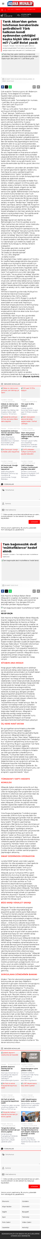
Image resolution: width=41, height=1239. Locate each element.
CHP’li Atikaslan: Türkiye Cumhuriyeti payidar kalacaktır (29, 467)
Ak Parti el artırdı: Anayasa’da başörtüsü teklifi (10, 1101)
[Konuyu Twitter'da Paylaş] (6, 86)
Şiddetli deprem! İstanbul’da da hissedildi (8, 1068)
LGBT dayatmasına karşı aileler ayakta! (28, 1100)
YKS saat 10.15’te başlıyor (27, 405)
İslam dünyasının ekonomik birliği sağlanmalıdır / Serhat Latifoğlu (30, 435)
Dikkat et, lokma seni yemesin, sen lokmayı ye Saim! (10, 406)
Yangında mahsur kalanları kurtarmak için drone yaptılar (10, 1130)
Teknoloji (10, 1124)
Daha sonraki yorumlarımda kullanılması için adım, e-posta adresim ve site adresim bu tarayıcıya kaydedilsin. (20, 516)
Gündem (4, 400)
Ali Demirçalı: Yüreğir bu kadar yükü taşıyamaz (9, 467)
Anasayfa (5, 46)
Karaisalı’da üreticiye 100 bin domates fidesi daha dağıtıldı (10, 433)
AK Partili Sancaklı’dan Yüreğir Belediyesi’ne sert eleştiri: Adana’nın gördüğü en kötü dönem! (30, 1131)
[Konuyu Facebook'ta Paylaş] (2, 86)
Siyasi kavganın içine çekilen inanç (29, 1069)
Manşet (12, 46)
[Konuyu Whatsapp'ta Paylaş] (10, 86)
